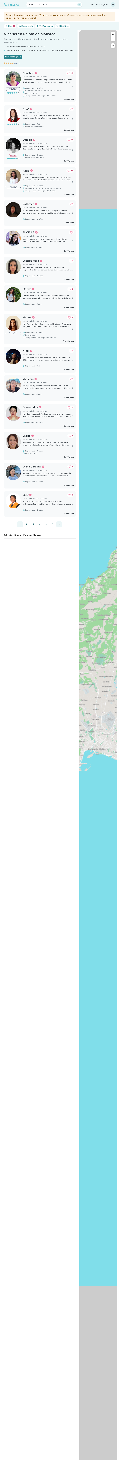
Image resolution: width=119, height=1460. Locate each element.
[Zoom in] (113, 34)
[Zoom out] (113, 39)
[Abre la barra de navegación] (113, 4)
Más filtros (64, 26)
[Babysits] (11, 4)
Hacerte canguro (99, 4)
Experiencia (27, 26)
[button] (101, 741)
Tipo (10, 26)
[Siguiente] (59, 524)
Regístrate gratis (13, 57)
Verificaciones (46, 26)
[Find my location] (113, 45)
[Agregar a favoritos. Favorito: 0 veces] (71, 109)
